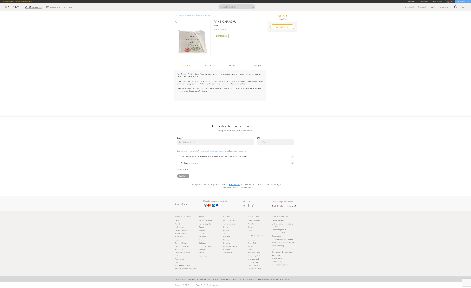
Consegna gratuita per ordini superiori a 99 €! (17, 2)
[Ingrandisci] (176, 22)
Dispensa (199, 15)
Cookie (220, 151)
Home (180, 15)
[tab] (186, 65)
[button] (455, 6)
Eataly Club (234, 184)
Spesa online (189, 15)
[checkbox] (178, 156)
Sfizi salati (208, 15)
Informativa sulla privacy (207, 151)
